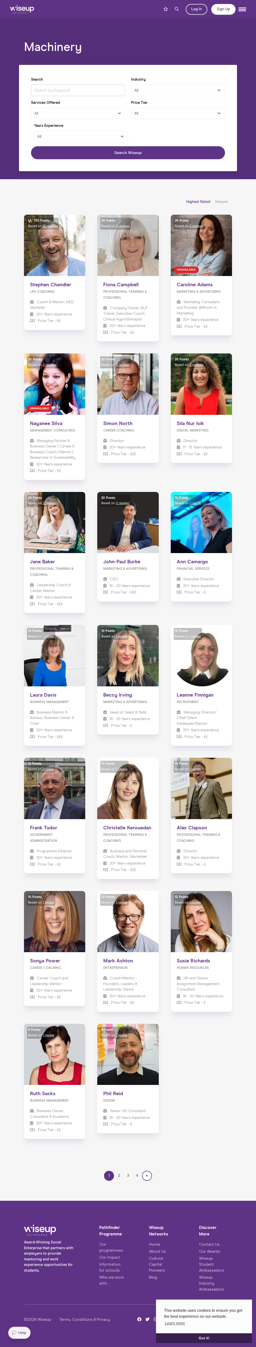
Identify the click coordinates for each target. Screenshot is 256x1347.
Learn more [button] (175, 1323)
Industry (138, 79)
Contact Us (209, 1244)
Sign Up (223, 9)
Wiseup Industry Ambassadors (211, 1283)
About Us (157, 1251)
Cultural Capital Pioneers (157, 1264)
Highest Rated (198, 202)
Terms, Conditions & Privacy (84, 1320)
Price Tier (139, 103)
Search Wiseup (128, 153)
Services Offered (45, 103)
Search (37, 79)
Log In (196, 9)
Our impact (109, 1257)
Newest (221, 202)
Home (154, 1244)
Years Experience (48, 126)
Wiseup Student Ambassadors (211, 1264)
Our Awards (209, 1251)
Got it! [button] (204, 1338)
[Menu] (242, 9)
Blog (153, 1277)
